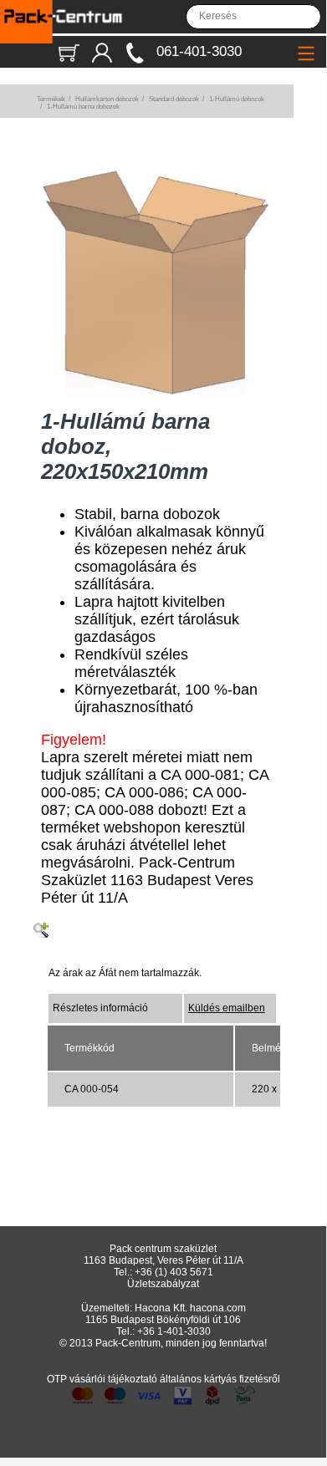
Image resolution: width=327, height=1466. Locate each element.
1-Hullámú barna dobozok (83, 106)
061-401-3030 (199, 51)
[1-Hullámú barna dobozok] (156, 394)
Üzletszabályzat (163, 1284)
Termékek (51, 99)
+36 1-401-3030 (174, 1331)
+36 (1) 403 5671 (174, 1272)
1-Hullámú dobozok (236, 99)
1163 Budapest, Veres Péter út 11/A (163, 1260)
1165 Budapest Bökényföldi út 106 (163, 1320)
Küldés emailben (226, 1008)
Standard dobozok (174, 99)
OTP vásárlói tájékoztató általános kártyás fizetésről (163, 1379)
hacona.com (218, 1308)
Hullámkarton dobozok (107, 99)
